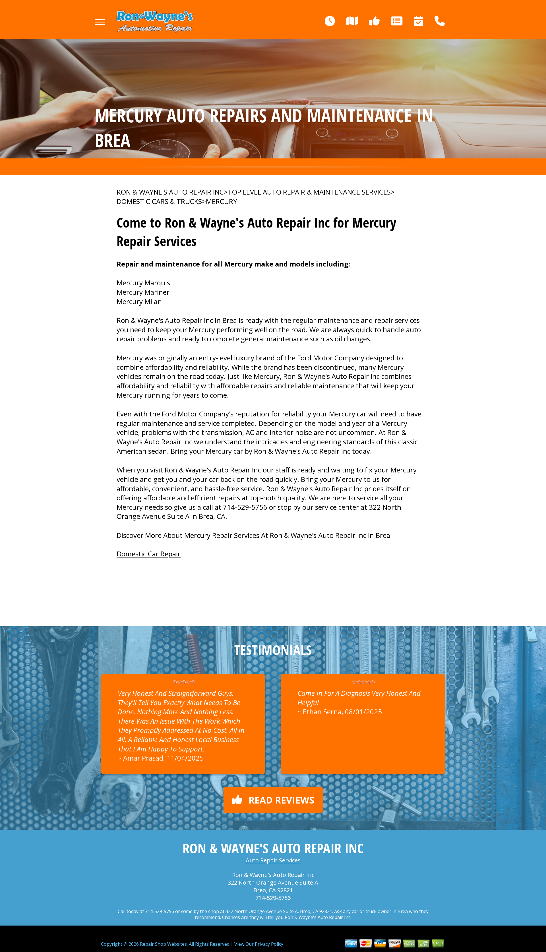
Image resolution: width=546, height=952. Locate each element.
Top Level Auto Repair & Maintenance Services (309, 192)
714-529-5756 (245, 507)
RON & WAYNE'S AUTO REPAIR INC (170, 192)
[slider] (184, 682)
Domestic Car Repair (149, 553)
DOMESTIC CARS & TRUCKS (159, 201)
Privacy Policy (269, 944)
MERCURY (221, 201)
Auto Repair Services (273, 860)
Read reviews (281, 800)
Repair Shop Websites (163, 944)
